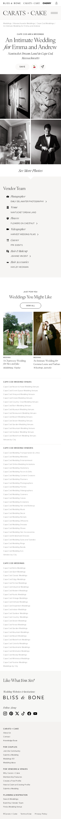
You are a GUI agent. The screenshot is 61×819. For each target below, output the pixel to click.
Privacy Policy (41, 814)
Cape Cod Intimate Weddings (15, 602)
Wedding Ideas (9, 763)
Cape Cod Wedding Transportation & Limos (21, 453)
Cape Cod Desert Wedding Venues (18, 421)
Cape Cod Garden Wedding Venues (18, 424)
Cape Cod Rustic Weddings (14, 594)
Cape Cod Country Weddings (15, 617)
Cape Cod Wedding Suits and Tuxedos (19, 540)
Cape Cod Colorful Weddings (15, 643)
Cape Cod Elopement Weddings (16, 606)
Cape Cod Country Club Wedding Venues (20, 402)
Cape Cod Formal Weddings (15, 583)
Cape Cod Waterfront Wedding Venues (19, 436)
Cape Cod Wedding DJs (13, 551)
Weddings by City (10, 666)
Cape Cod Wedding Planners (15, 479)
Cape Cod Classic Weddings (15, 575)
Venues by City (9, 440)
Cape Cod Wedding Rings (14, 543)
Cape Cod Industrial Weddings (16, 587)
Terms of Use (26, 814)
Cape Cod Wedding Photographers (18, 483)
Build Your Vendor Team (13, 803)
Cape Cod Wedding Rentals (15, 517)
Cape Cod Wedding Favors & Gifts (17, 472)
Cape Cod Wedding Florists (14, 487)
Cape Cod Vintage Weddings (15, 598)
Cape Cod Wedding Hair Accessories (19, 532)
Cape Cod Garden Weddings (15, 628)
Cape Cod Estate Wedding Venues (17, 398)
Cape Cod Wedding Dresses (15, 524)
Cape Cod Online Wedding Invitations (19, 464)
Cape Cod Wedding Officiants (15, 521)
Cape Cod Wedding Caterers (15, 494)
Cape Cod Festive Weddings (15, 662)
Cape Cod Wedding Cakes (14, 498)
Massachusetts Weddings (24, 23)
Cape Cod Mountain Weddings (16, 632)
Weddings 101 (8, 759)
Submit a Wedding (11, 755)
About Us (7, 733)
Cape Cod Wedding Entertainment (17, 460)
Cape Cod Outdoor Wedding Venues (18, 432)
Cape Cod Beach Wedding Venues (17, 417)
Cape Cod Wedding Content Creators (19, 475)
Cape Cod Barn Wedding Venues (17, 406)
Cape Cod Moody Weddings (15, 655)
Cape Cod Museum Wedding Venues (18, 409)
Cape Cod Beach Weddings (15, 636)
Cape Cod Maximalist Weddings (16, 647)
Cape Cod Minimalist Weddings (16, 651)
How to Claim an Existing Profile (16, 785)
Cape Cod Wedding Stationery (16, 468)
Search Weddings (10, 799)
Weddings (7, 23)
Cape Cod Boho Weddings (14, 568)
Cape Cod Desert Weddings (15, 621)
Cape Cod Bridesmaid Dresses (16, 536)
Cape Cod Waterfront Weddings (16, 640)
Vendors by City (10, 555)
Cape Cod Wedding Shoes (14, 528)
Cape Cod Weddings (45, 23)
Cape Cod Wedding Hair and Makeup (19, 506)
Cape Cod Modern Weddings (15, 591)
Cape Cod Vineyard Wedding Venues (19, 394)
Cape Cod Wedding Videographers (18, 490)
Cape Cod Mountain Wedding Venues (19, 428)
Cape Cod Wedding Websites (15, 457)
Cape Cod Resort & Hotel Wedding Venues (21, 387)
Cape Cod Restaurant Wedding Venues (19, 413)
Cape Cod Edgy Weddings (14, 579)
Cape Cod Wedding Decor (14, 513)
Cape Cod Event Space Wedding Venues (20, 391)
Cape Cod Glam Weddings (14, 572)
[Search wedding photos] (47, 3)
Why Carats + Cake (11, 773)
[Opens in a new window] (11, 3)
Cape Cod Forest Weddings (14, 625)
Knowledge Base (10, 740)
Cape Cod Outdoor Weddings (15, 613)
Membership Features (12, 777)
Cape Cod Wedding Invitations (16, 502)
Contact (6, 737)
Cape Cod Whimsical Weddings (16, 658)
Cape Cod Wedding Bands (14, 547)
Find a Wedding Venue (12, 807)
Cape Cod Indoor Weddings (15, 609)
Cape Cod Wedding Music (14, 509)
